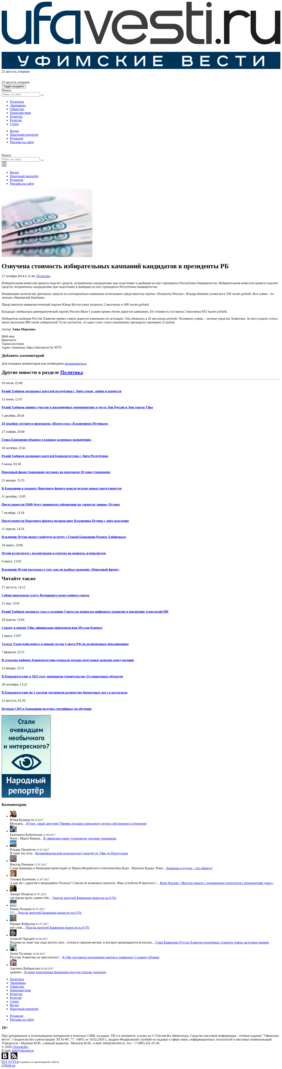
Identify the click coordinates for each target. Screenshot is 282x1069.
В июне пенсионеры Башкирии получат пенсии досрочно (65, 972)
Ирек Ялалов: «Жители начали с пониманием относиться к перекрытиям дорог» (217, 883)
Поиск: (7, 90)
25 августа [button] (9, 71)
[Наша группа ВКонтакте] (5, 1058)
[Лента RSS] (14, 1058)
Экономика (18, 105)
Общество (17, 109)
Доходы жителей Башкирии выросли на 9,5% (84, 898)
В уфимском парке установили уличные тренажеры (79, 838)
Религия (15, 120)
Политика (17, 101)
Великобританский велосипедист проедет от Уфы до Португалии (81, 853)
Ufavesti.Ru (20, 1047)
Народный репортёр (24, 134)
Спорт (14, 124)
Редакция (16, 138)
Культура (16, 116)
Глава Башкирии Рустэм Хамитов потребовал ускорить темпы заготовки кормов (212, 942)
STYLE (10, 1061)
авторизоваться (75, 363)
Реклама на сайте (22, 142)
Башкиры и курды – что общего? (189, 868)
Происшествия (20, 113)
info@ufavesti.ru (23, 1050)
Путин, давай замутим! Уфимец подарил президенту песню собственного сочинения (86, 823)
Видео (14, 131)
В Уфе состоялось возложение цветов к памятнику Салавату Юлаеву (111, 957)
